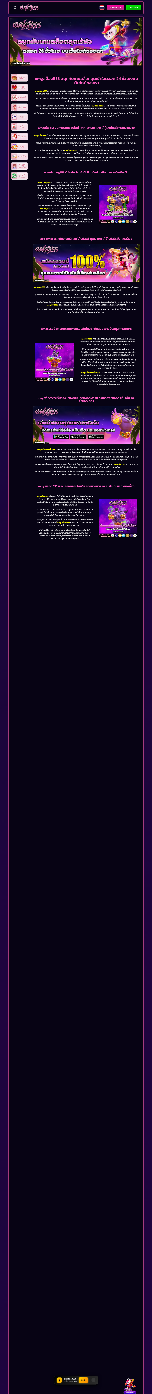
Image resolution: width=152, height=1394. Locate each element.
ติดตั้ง (83, 1380)
